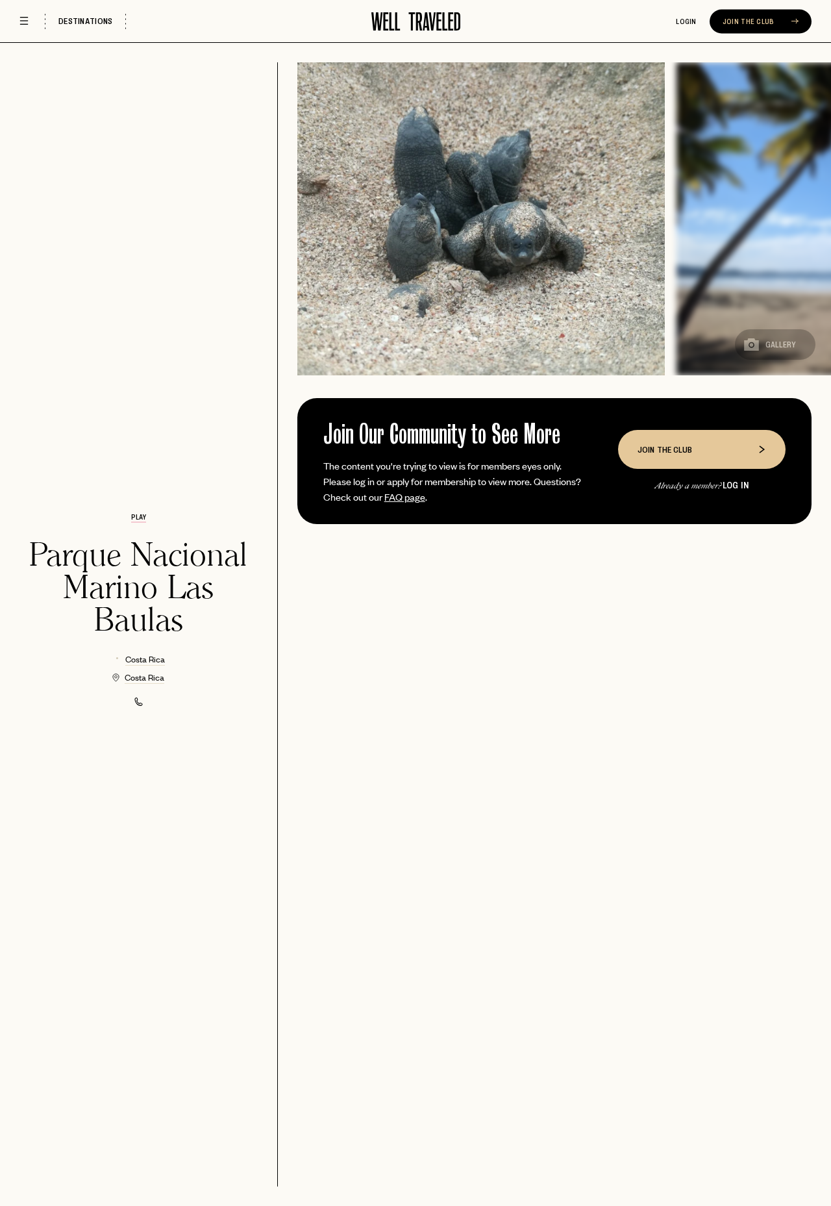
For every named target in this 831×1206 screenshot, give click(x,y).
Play (138, 517)
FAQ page (404, 496)
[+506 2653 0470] (138, 701)
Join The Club (749, 21)
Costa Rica (145, 659)
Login (686, 21)
